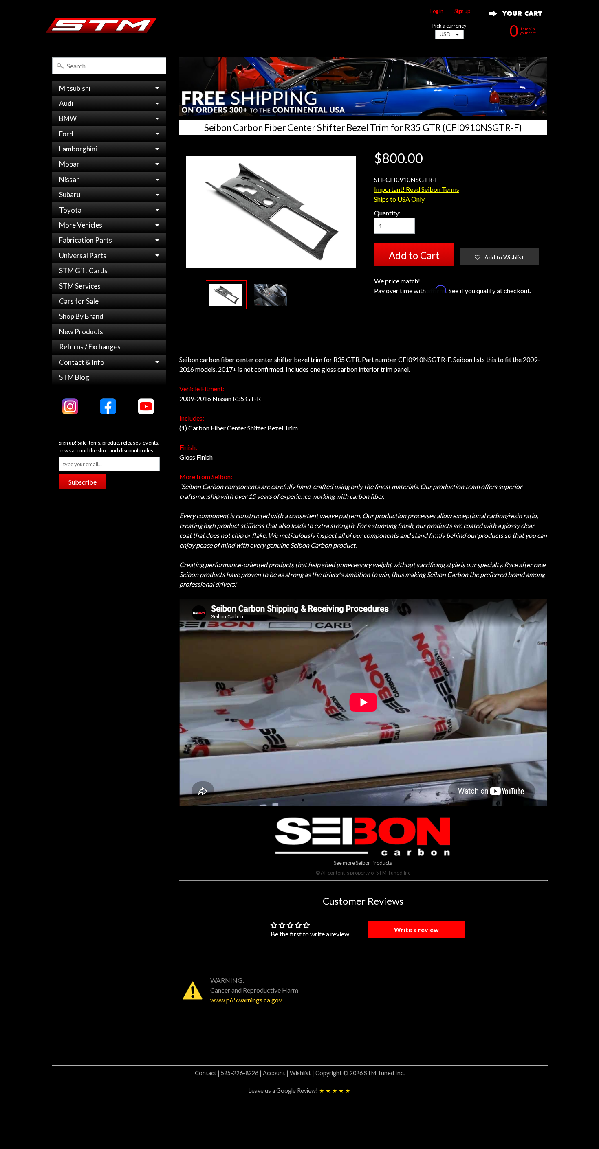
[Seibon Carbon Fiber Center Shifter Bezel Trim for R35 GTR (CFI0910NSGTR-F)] (226, 295)
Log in (436, 11)
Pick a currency (449, 26)
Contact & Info (81, 362)
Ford (66, 133)
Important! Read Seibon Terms (416, 189)
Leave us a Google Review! (299, 1090)
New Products (81, 331)
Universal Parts (82, 255)
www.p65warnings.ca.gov (246, 1000)
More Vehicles (80, 225)
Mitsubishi (74, 88)
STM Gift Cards (83, 270)
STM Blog (74, 377)
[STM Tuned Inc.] (101, 25)
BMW (68, 118)
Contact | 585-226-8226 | (229, 1073)
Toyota (70, 210)
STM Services (80, 286)
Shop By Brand (81, 316)
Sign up (462, 11)
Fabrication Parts (85, 240)
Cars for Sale (79, 301)
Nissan (69, 179)
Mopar (69, 164)
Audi (66, 103)
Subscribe (82, 482)
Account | (276, 1073)
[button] (499, 256)
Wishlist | (302, 1073)
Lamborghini (78, 149)
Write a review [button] (416, 929)
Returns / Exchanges (90, 346)
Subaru (69, 194)
